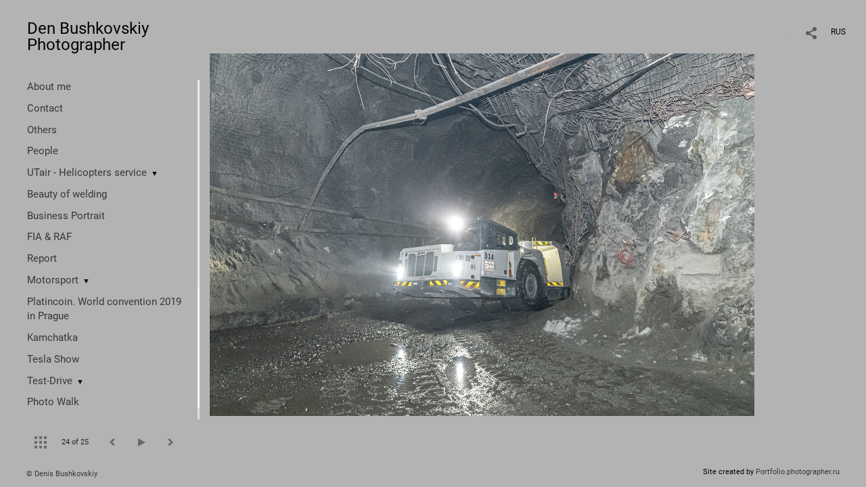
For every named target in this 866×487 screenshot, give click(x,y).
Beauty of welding (67, 194)
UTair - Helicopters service (87, 172)
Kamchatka (52, 337)
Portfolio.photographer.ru (798, 471)
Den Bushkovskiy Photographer (88, 36)
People (42, 151)
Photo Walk (53, 402)
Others (42, 130)
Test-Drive (49, 381)
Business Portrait (66, 216)
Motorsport (52, 280)
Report (42, 258)
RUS (838, 32)
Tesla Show (53, 359)
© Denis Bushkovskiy (61, 473)
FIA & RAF (49, 237)
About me (49, 86)
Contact (45, 108)
